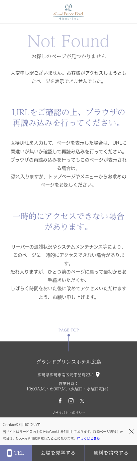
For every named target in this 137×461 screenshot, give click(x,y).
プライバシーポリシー (68, 412)
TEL (19, 452)
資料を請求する (110, 452)
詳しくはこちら (88, 438)
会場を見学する (58, 452)
